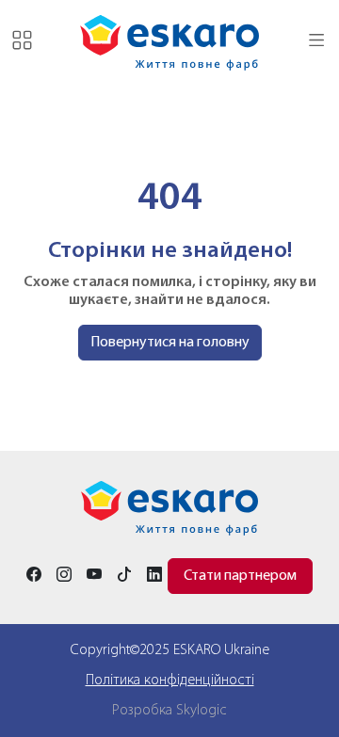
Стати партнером (240, 576)
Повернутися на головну (170, 342)
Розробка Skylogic (169, 710)
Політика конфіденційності (170, 680)
